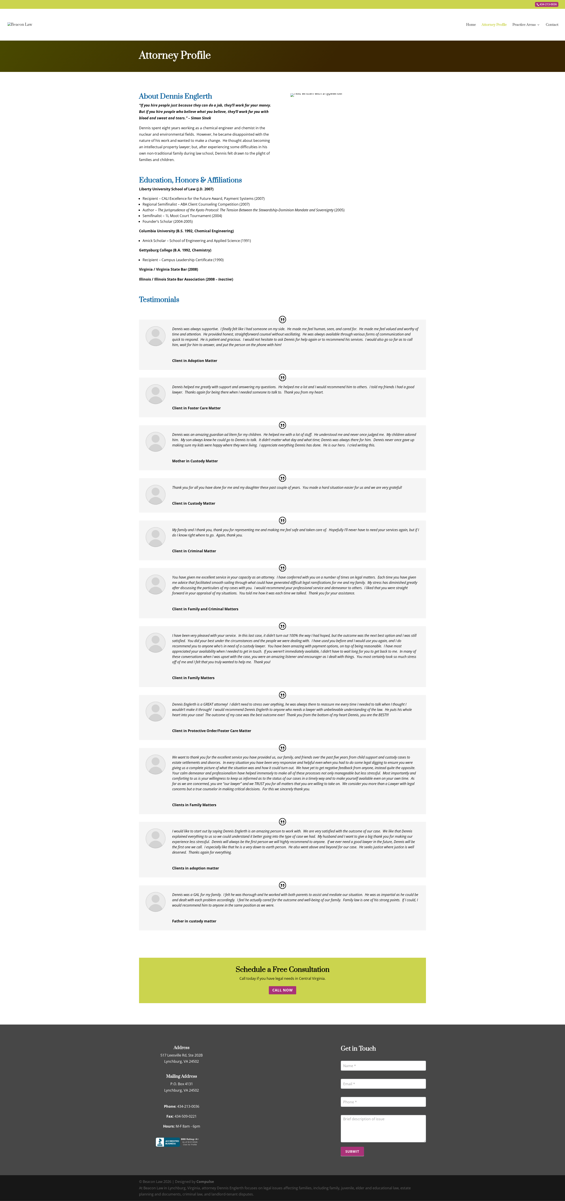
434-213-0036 (548, 4)
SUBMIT (352, 1151)
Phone (347, 1093)
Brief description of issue (360, 1111)
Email (346, 1075)
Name (346, 1057)
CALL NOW (282, 990)
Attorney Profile (494, 25)
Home (471, 25)
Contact (552, 25)
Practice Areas (524, 25)
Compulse (205, 1181)
